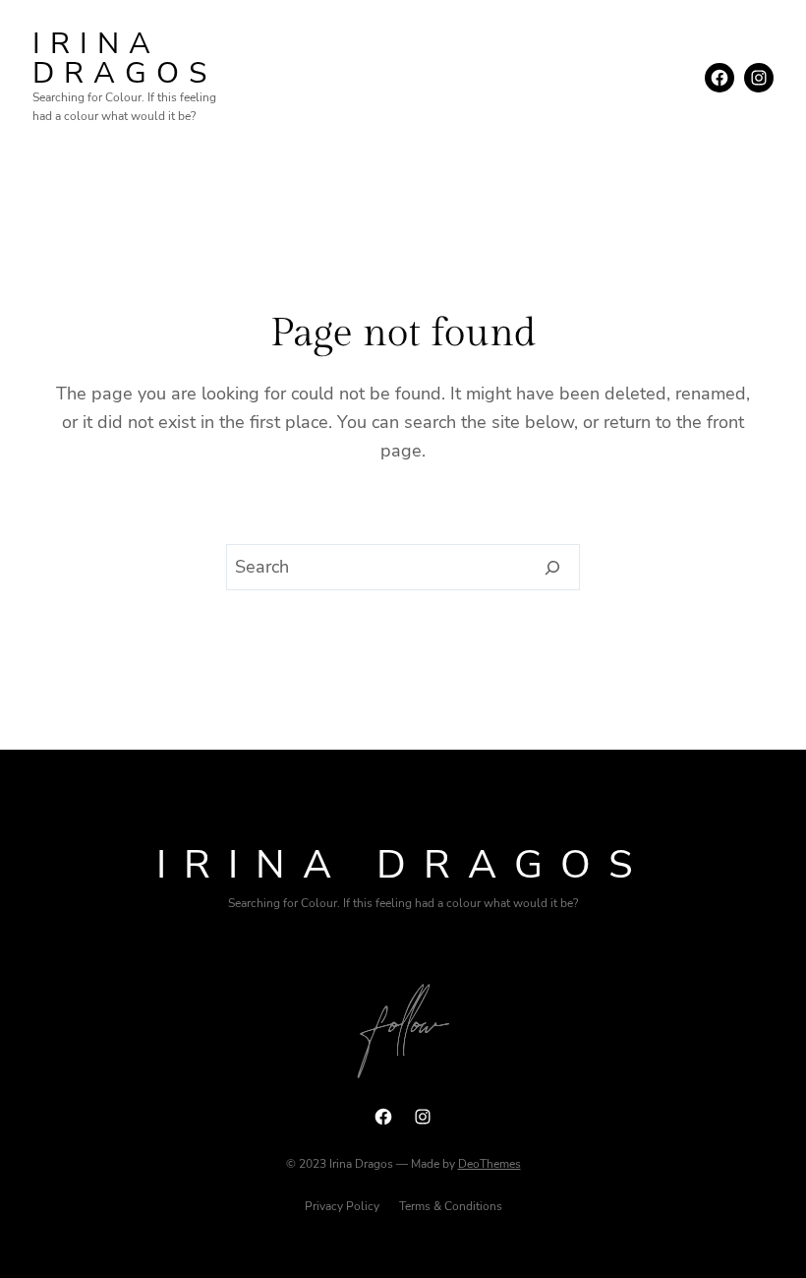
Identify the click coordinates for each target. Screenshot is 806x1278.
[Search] (553, 567)
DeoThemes (489, 1164)
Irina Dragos (124, 58)
